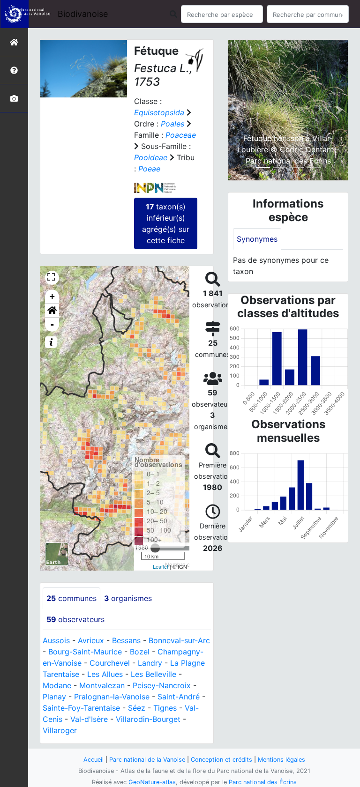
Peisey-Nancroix (162, 685)
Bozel (140, 651)
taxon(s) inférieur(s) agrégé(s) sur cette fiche (165, 223)
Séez (136, 708)
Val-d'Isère (89, 719)
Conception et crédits (221, 759)
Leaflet (160, 566)
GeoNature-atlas (152, 782)
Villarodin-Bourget (148, 719)
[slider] (155, 548)
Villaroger (60, 730)
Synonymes (257, 239)
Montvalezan (102, 685)
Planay (54, 696)
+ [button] (52, 296)
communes (71, 598)
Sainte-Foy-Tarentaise (81, 708)
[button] (52, 311)
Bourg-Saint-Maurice (85, 651)
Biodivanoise (83, 14)
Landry (150, 663)
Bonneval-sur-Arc (179, 640)
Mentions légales (281, 759)
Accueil (93, 759)
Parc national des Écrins (263, 782)
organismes (128, 598)
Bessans (126, 640)
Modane (57, 685)
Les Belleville (153, 674)
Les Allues (105, 674)
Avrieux (91, 640)
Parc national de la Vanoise (147, 759)
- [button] (52, 324)
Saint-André (179, 696)
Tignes (165, 708)
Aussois (56, 640)
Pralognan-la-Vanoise (112, 696)
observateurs (75, 619)
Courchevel (110, 663)
